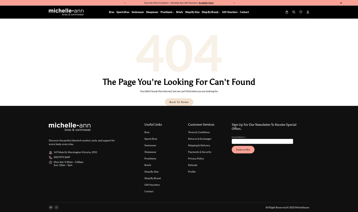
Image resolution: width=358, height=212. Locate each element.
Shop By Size (151, 171)
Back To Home (179, 102)
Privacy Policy (196, 158)
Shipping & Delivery (199, 145)
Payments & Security (199, 151)
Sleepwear (150, 151)
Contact (148, 191)
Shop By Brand (152, 178)
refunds (192, 165)
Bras (146, 132)
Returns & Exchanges (199, 138)
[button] (234, 2)
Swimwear (150, 145)
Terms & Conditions (199, 132)
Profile (192, 171)
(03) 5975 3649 (62, 157)
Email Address (239, 137)
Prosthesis (150, 158)
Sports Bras (150, 138)
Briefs (147, 165)
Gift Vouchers (152, 184)
